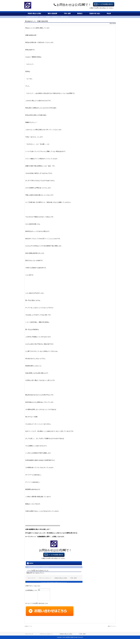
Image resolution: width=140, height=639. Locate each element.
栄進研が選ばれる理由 (66, 634)
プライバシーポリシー (46, 634)
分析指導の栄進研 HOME (32, 16)
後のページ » (112, 626)
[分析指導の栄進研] (27, 8)
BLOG (41, 16)
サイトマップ (29, 634)
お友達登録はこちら (31, 590)
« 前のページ (28, 626)
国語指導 (48, 16)
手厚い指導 (82, 634)
